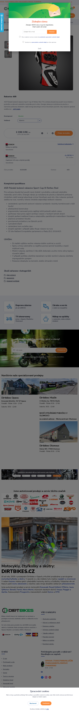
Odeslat (52, 32)
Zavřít (39, 48)
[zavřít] (66, 6)
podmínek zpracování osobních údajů (49, 37)
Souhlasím (46, 703)
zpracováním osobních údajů (39, 42)
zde (47, 709)
